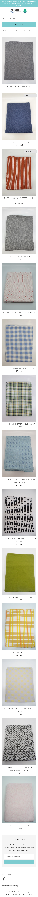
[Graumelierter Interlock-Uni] (19, 60)
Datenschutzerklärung (10, 886)
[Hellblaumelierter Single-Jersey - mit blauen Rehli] (19, 453)
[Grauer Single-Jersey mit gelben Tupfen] (19, 682)
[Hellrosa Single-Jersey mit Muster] (19, 286)
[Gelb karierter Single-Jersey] (19, 626)
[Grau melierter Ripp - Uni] (19, 230)
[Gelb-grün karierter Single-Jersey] (19, 398)
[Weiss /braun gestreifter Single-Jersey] (19, 172)
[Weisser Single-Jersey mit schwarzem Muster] (19, 512)
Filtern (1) (19, 24)
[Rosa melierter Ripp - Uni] (19, 799)
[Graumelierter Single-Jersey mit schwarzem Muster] (19, 741)
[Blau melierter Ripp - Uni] (19, 116)
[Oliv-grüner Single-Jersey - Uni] (19, 571)
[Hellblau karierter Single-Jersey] (19, 342)
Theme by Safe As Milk (12, 894)
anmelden (18, 862)
